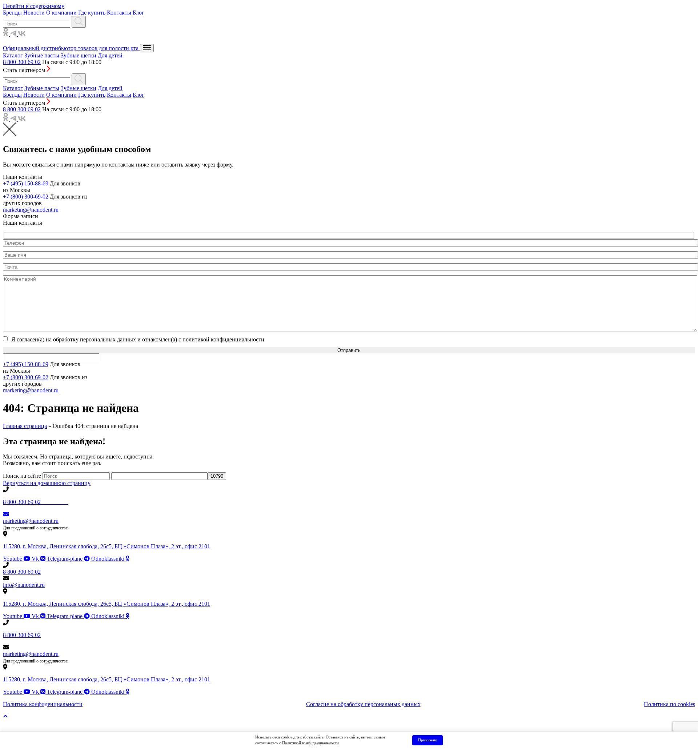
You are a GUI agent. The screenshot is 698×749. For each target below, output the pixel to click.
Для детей (110, 55)
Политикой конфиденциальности (310, 743)
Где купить (91, 12)
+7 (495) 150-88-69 (25, 183)
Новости (34, 12)
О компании (61, 12)
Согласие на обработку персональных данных (363, 704)
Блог (138, 12)
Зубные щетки (78, 55)
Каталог (13, 55)
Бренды (12, 12)
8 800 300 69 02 (22, 62)
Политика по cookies (669, 704)
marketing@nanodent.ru (31, 210)
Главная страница (25, 426)
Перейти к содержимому (33, 6)
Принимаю (427, 740)
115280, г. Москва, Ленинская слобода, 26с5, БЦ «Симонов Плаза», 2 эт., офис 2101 (106, 546)
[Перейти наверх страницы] (5, 716)
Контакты (119, 12)
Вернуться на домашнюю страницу (47, 483)
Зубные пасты (41, 55)
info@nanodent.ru (24, 585)
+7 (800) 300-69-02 (25, 196)
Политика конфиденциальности (43, 704)
